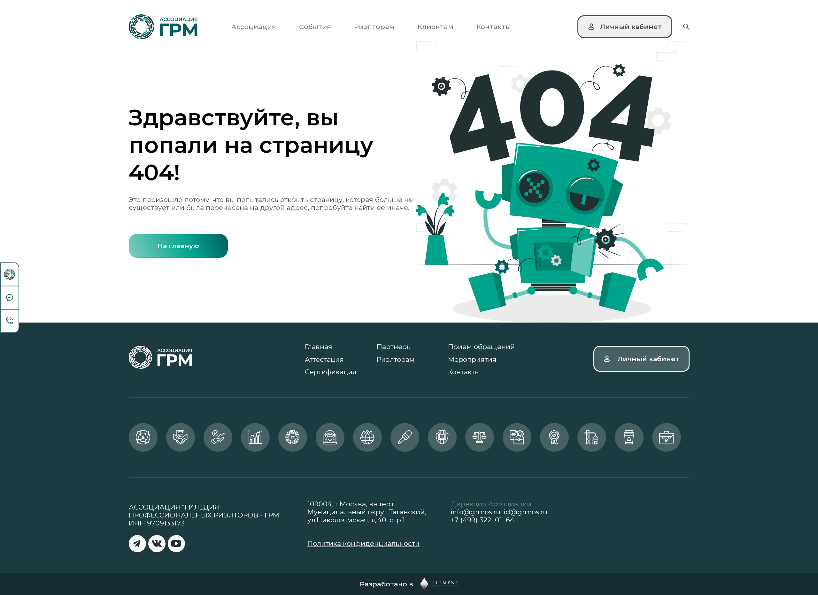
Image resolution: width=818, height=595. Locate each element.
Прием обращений (481, 347)
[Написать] (10, 297)
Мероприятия (472, 359)
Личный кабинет (648, 359)
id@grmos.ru (525, 512)
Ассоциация (253, 27)
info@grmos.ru (475, 512)
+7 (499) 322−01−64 (482, 520)
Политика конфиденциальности (363, 543)
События (315, 27)
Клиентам (435, 27)
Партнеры (394, 347)
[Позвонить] (10, 320)
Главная (318, 347)
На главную (178, 246)
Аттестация (324, 359)
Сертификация (331, 372)
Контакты (493, 27)
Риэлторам (374, 27)
